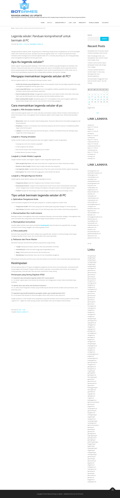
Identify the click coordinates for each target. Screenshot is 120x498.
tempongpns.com (93, 175)
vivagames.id (91, 287)
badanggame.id (92, 400)
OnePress (66, 494)
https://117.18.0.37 (93, 148)
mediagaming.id (92, 415)
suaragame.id (91, 348)
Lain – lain (72, 22)
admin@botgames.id (36, 44)
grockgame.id (91, 331)
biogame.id (91, 356)
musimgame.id (92, 306)
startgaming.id (92, 266)
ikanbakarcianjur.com (94, 208)
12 (95, 97)
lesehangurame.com (93, 171)
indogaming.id (91, 260)
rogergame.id (91, 394)
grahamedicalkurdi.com (94, 233)
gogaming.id (91, 446)
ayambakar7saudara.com (95, 173)
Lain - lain (21, 310)
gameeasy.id (91, 471)
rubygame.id (91, 327)
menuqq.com (91, 158)
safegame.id (91, 335)
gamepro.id (91, 477)
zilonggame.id (91, 325)
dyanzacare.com (92, 236)
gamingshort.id (92, 375)
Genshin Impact (60, 22)
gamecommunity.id (93, 425)
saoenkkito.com (92, 179)
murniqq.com (91, 156)
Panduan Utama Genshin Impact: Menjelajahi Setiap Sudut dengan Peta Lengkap (97, 65)
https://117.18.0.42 (93, 135)
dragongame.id (92, 482)
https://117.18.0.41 (93, 139)
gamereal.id (91, 379)
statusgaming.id (92, 454)
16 (107, 97)
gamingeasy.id (92, 433)
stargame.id (91, 316)
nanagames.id (91, 419)
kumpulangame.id (93, 358)
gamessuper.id (92, 279)
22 (104, 99)
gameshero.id (91, 270)
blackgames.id (92, 369)
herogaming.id (92, 256)
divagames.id (91, 285)
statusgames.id (92, 469)
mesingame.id (91, 308)
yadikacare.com (92, 227)
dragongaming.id (92, 448)
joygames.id (91, 406)
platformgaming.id (93, 442)
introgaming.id (92, 343)
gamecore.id (91, 293)
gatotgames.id (92, 366)
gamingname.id (92, 438)
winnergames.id (92, 320)
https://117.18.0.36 (93, 127)
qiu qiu (89, 243)
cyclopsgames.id (92, 408)
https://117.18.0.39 (93, 131)
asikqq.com (91, 125)
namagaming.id (92, 262)
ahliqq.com (91, 129)
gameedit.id (91, 385)
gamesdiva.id (91, 277)
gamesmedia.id (92, 410)
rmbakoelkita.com (93, 187)
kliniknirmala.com (92, 219)
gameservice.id (92, 381)
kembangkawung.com (94, 204)
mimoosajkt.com (92, 202)
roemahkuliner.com (93, 177)
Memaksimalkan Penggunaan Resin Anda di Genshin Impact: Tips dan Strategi (98, 81)
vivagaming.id (91, 264)
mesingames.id (92, 283)
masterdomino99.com (94, 146)
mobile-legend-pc (23, 312)
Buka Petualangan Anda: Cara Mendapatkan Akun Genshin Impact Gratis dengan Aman (98, 58)
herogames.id (91, 281)
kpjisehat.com (91, 210)
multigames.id (91, 467)
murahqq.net (91, 137)
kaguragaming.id (92, 435)
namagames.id (92, 291)
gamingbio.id (91, 337)
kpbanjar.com (91, 215)
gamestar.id (91, 304)
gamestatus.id (92, 475)
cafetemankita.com (93, 198)
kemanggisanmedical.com (95, 217)
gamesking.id (91, 459)
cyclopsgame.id (92, 423)
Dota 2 (49, 22)
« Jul (97, 112)
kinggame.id (91, 479)
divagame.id (91, 312)
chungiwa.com (92, 206)
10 (89, 97)
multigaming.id (92, 452)
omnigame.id (91, 352)
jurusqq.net (91, 133)
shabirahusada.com (93, 225)
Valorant (105, 22)
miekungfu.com (92, 196)
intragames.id (91, 341)
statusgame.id (92, 268)
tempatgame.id (92, 360)
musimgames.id (92, 289)
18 (92, 99)
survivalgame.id (92, 333)
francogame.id (92, 390)
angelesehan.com (93, 190)
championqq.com (92, 150)
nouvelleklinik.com (93, 221)
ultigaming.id (91, 450)
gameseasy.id (91, 456)
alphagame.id (91, 396)
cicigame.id (91, 398)
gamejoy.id (91, 427)
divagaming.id (91, 258)
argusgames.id (92, 323)
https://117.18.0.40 (93, 152)
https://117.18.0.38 (93, 144)
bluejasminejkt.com (93, 192)
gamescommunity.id (93, 402)
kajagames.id (91, 412)
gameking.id (91, 473)
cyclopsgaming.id (92, 421)
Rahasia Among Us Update (26, 15)
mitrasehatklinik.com (93, 212)
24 (89, 102)
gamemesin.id (91, 295)
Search (90, 35)
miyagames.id (91, 364)
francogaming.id (92, 377)
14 (101, 97)
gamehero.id (91, 297)
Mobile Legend (94, 22)
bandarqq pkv (45, 225)
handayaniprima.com (93, 181)
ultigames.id (91, 465)
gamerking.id (91, 429)
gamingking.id (91, 440)
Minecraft (82, 22)
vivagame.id (91, 310)
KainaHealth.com (92, 223)
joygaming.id (91, 417)
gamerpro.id (91, 431)
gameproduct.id (92, 383)
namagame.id (91, 314)
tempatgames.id (92, 346)
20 (98, 99)
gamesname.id (92, 461)
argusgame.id (91, 329)
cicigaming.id (91, 371)
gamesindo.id (91, 274)
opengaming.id (92, 318)
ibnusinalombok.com (93, 231)
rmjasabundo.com (93, 200)
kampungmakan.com (94, 183)
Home (42, 22)
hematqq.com (91, 154)
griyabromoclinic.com (94, 238)
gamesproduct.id (92, 362)
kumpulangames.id (93, 354)
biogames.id (91, 339)
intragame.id (91, 350)
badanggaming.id (92, 387)
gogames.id (91, 463)
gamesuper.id (91, 302)
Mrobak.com (91, 194)
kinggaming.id (91, 444)
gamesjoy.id (91, 404)
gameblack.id (91, 392)
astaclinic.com (92, 229)
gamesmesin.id (92, 272)
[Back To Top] (112, 490)
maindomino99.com (93, 142)
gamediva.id (91, 300)
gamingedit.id (91, 373)
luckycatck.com (92, 185)
